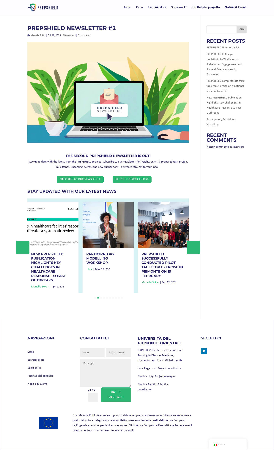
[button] (193, 247)
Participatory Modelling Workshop (100, 258)
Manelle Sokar (38, 35)
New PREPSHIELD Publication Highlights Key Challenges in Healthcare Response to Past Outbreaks (48, 267)
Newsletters (69, 35)
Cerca (242, 29)
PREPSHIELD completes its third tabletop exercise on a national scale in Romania (226, 86)
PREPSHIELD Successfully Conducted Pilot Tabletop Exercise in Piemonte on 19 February (162, 265)
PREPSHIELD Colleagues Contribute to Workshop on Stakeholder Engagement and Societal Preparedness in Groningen (224, 64)
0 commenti (84, 35)
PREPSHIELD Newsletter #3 (223, 47)
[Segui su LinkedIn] (204, 351)
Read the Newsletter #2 (132, 179)
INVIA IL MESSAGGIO (115, 395)
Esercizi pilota (157, 7)
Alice (89, 269)
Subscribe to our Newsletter (80, 179)
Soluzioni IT (179, 7)
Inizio (127, 7)
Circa (139, 7)
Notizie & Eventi (236, 7)
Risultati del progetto (206, 7)
